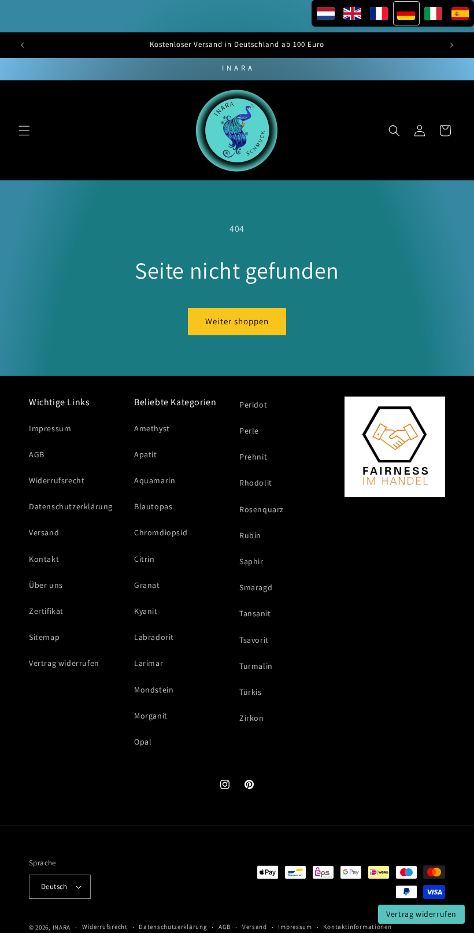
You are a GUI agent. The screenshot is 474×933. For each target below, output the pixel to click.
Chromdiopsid (160, 532)
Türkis (250, 692)
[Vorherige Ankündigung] (22, 45)
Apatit (145, 454)
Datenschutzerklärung (71, 506)
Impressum (50, 428)
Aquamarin (154, 480)
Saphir (251, 561)
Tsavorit (254, 640)
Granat (147, 585)
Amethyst (152, 428)
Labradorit (154, 637)
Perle (249, 430)
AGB (37, 454)
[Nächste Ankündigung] (451, 45)
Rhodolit (255, 482)
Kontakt (44, 559)
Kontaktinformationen (357, 927)
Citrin (144, 559)
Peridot (253, 404)
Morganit (151, 715)
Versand (44, 532)
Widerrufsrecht (56, 480)
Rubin (250, 535)
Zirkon (251, 718)
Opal (142, 741)
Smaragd (255, 587)
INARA (62, 927)
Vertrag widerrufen (64, 663)
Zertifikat (46, 611)
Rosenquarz (261, 509)
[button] (24, 130)
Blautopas (153, 506)
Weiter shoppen (237, 321)
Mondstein (153, 689)
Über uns (46, 585)
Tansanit (255, 613)
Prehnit (253, 456)
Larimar (148, 663)
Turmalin (256, 666)
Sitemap (44, 637)
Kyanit (146, 611)
